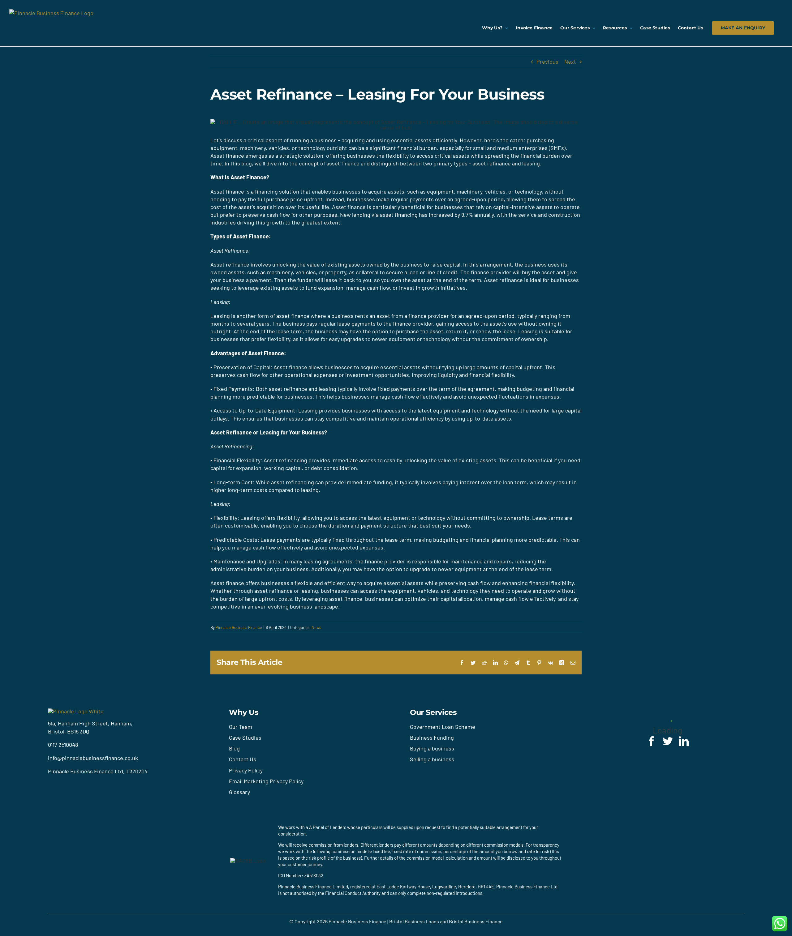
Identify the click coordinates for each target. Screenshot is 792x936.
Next (570, 61)
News (316, 627)
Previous (547, 61)
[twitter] (668, 741)
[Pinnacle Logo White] (76, 711)
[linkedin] (684, 741)
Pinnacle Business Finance (239, 627)
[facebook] (651, 741)
